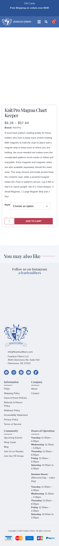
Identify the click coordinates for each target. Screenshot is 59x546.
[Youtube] (28, 372)
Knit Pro (17, 127)
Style (7, 204)
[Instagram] (13, 372)
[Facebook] (6, 372)
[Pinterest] (21, 372)
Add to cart (34, 221)
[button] (37, 22)
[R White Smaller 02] (35, 372)
